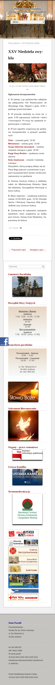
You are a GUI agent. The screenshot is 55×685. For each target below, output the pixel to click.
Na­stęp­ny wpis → (37, 250)
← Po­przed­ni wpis (18, 250)
